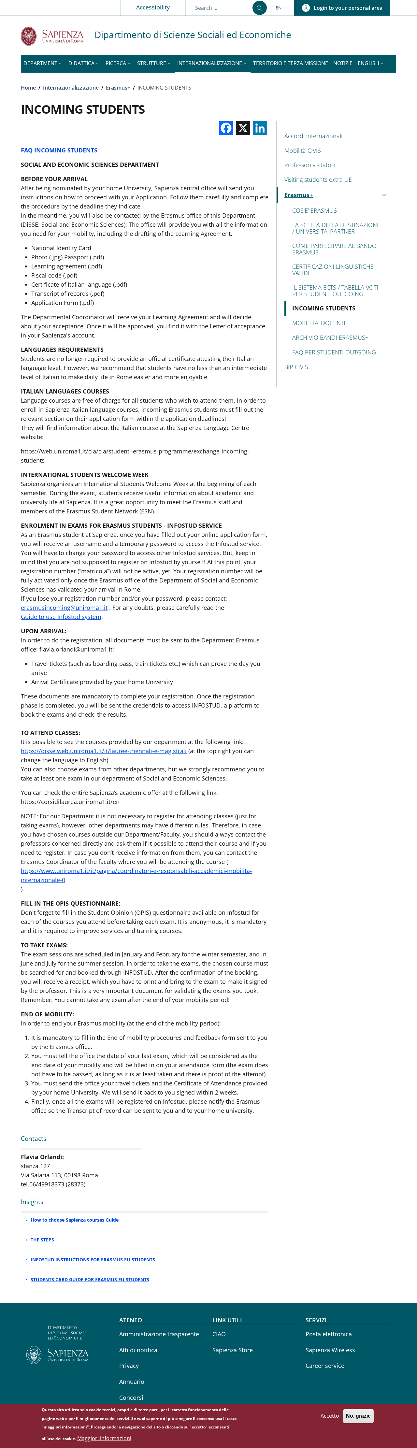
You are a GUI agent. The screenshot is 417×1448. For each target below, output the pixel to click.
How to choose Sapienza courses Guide (75, 1220)
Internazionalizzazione (71, 87)
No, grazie (358, 1416)
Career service (325, 1365)
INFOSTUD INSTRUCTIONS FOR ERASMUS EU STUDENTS (93, 1259)
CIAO (219, 1334)
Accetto (330, 1415)
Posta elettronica (329, 1334)
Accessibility (153, 7)
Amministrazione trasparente (159, 1334)
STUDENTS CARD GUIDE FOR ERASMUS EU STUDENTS (90, 1279)
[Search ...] (259, 8)
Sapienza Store (232, 1350)
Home (28, 87)
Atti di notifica (138, 1350)
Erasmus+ (118, 87)
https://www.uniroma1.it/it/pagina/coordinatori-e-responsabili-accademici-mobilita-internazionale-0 (136, 875)
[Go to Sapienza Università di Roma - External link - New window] (57, 36)
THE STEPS (42, 1240)
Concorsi (131, 1397)
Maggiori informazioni (104, 1438)
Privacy (129, 1365)
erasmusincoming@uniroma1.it (64, 607)
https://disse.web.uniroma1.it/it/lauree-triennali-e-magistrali (104, 751)
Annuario (131, 1381)
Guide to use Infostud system (61, 617)
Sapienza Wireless (330, 1350)
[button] (282, 7)
